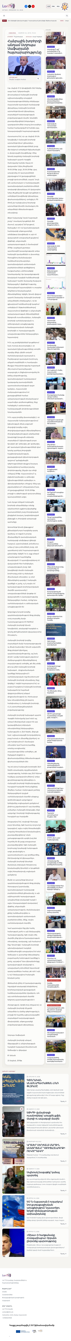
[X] (29, 6)
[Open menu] (4, 16)
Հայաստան (12, 33)
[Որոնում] (67, 16)
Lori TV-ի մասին (7, 1309)
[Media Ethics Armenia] (65, 6)
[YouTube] (33, 6)
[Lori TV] (8, 5)
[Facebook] (26, 6)
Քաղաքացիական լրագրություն (13, 1297)
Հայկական (6, 1300)
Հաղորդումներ (7, 1294)
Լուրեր (4, 1291)
